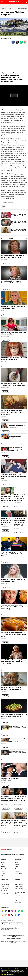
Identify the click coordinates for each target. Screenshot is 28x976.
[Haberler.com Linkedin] (15, 911)
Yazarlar (17, 871)
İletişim (12, 854)
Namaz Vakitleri (5, 884)
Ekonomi (3, 862)
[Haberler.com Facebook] (6, 911)
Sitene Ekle (18, 902)
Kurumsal (17, 879)
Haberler (3, 859)
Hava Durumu (4, 882)
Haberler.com (4, 879)
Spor (2, 864)
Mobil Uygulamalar (19, 898)
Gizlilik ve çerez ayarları (6, 941)
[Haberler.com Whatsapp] (19, 911)
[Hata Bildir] (14, 941)
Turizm (17, 868)
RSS (16, 900)
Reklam (8, 854)
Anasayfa (3, 8)
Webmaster (18, 895)
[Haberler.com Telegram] (15, 915)
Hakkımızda (3, 854)
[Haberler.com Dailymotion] (19, 915)
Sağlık (16, 862)
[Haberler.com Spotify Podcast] (22, 911)
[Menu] (2, 2)
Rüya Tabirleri (4, 891)
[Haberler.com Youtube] (9, 915)
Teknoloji (17, 864)
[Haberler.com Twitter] (9, 911)
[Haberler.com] (6, 849)
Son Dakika (4, 868)
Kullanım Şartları (19, 882)
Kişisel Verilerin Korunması (19, 889)
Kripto (2, 871)
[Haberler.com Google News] (2, 911)
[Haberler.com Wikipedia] (6, 915)
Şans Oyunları (4, 888)
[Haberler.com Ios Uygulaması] (4, 923)
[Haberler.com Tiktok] (12, 915)
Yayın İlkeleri (21, 854)
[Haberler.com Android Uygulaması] (12, 923)
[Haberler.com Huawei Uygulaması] (19, 923)
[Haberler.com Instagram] (12, 911)
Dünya (2, 875)
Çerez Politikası (19, 886)
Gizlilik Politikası (19, 884)
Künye (16, 854)
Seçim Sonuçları (5, 886)
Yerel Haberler (18, 873)
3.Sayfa (11, 8)
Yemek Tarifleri (4, 893)
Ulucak (3, 206)
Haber (8, 938)
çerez (7, 970)
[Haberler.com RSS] (2, 915)
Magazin (3, 866)
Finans (16, 866)
